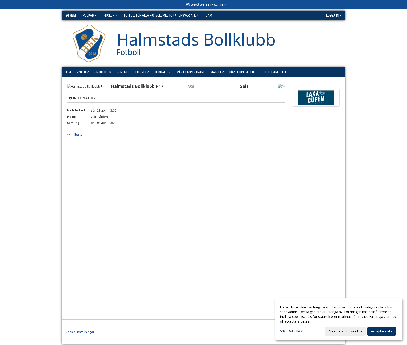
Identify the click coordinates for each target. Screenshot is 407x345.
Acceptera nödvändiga (345, 331)
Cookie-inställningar (80, 332)
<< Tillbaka (74, 134)
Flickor (109, 15)
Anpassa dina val (292, 330)
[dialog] (338, 319)
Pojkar (88, 15)
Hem (72, 15)
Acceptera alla (381, 331)
